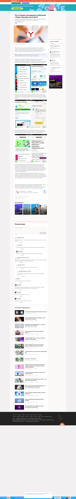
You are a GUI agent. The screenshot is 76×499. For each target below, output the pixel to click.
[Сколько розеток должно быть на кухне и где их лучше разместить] (31, 373)
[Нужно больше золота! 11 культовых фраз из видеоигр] (31, 332)
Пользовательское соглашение (21, 418)
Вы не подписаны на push (48, 416)
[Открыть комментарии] (27, 313)
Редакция (31, 414)
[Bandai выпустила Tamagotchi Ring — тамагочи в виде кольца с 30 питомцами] (31, 326)
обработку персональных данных (37, 494)
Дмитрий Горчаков (20, 21)
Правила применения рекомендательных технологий (21, 419)
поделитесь (40, 54)
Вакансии (35, 414)
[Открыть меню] (46, 237)
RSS (42, 416)
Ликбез (33, 375)
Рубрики (23, 414)
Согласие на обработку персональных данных (46, 419)
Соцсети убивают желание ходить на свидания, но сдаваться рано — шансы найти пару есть (55, 57)
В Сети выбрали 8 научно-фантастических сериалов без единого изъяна (55, 48)
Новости (32, 320)
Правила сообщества (34, 419)
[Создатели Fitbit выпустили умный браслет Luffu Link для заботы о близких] (31, 319)
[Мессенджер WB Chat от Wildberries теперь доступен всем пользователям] (31, 407)
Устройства (35, 320)
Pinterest (31, 416)
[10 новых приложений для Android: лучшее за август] (31, 312)
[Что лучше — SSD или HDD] (31, 359)
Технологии (32, 334)
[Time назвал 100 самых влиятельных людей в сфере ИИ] (31, 352)
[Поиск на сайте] (60, 1)
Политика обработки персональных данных (34, 418)
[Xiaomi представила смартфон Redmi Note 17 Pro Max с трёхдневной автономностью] (31, 387)
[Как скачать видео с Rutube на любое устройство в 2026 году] (31, 394)
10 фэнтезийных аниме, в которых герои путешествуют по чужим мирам (55, 65)
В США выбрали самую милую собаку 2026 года (55, 72)
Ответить (21, 242)
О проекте (19, 414)
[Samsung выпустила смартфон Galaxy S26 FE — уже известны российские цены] (31, 380)
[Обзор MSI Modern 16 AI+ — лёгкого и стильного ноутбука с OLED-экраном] (31, 339)
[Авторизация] (64, 1)
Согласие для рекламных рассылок (18, 421)
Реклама (27, 414)
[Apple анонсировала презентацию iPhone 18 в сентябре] (31, 400)
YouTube (35, 416)
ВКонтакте (22, 416)
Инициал (39, 416)
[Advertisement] (31, 181)
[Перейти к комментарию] (55, 46)
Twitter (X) (27, 416)
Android (32, 313)
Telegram (18, 416)
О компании (40, 414)
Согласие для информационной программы (32, 421)
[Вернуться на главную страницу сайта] (14, 1)
